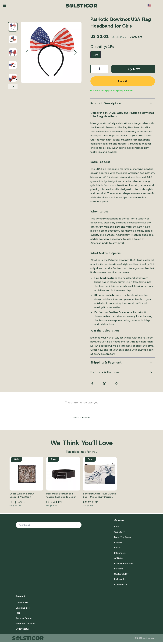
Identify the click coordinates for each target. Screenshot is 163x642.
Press (117, 547)
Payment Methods (25, 623)
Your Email (24, 524)
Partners (118, 568)
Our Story (119, 531)
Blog (116, 526)
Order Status (22, 628)
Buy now (133, 69)
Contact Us (22, 602)
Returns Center (24, 618)
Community (120, 584)
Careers (118, 542)
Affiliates (118, 558)
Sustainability (121, 573)
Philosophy (120, 579)
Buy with (122, 81)
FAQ (18, 613)
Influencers (120, 552)
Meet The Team (122, 537)
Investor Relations (123, 563)
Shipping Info (23, 607)
